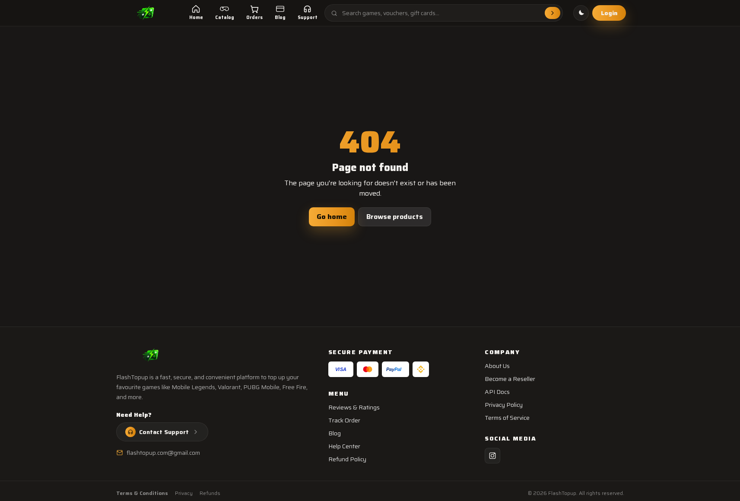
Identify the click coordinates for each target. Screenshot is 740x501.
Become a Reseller (510, 378)
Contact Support (164, 432)
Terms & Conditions (142, 493)
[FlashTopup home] (145, 13)
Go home (332, 216)
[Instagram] (492, 455)
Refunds (210, 493)
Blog (334, 433)
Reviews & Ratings (354, 407)
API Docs (497, 391)
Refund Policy (347, 459)
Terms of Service (507, 417)
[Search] (552, 13)
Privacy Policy (504, 404)
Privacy (184, 493)
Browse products (394, 216)
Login (609, 13)
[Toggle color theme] (581, 13)
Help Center (344, 446)
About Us (497, 365)
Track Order (344, 420)
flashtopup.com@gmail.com (163, 452)
